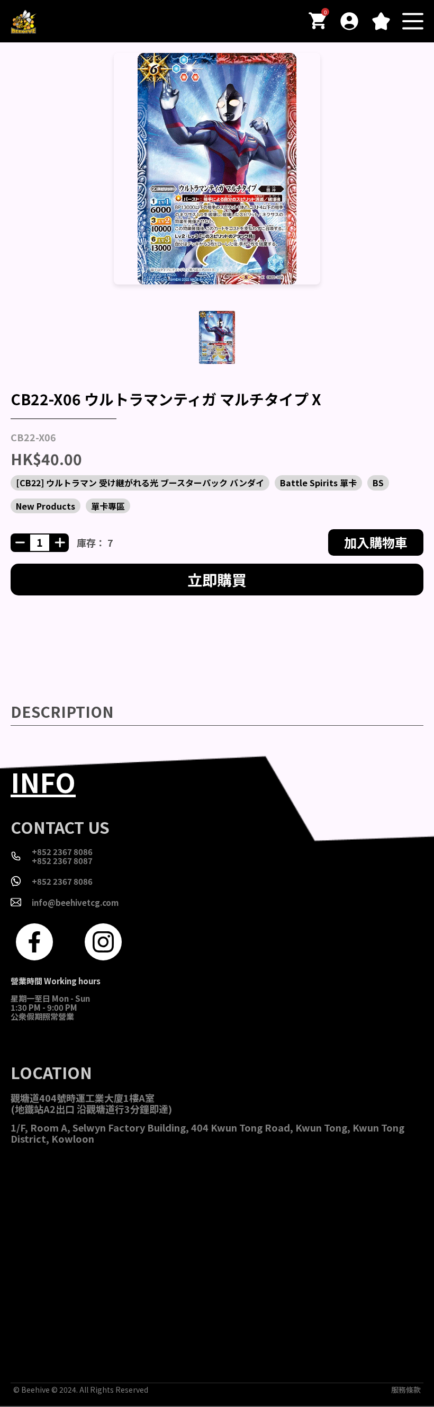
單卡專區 (108, 506)
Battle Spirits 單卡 (318, 482)
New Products (45, 506)
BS (378, 482)
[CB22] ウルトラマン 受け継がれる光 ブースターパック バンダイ (140, 482)
